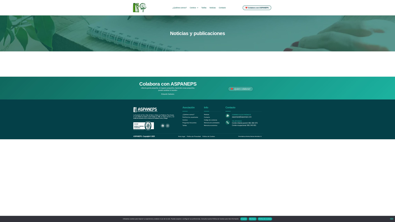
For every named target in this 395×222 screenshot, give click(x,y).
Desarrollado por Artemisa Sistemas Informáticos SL (250, 136)
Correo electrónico (241, 115)
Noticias (213, 8)
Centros (193, 8)
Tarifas (203, 8)
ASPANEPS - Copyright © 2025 (144, 136)
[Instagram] (167, 126)
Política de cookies (265, 219)
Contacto (222, 8)
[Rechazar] (391, 219)
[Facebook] (163, 126)
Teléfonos (237, 121)
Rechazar (253, 219)
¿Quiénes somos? (180, 8)
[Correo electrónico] (227, 116)
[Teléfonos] (227, 122)
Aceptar (243, 219)
